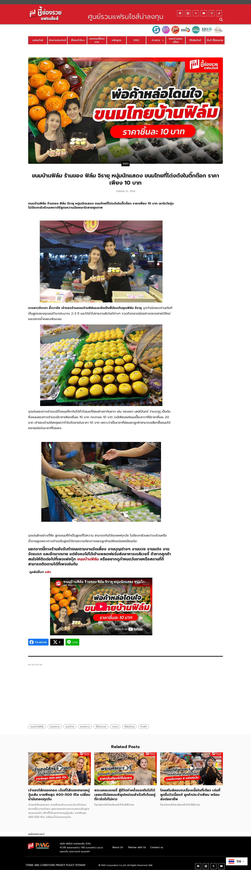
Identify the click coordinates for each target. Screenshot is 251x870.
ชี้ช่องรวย (101, 726)
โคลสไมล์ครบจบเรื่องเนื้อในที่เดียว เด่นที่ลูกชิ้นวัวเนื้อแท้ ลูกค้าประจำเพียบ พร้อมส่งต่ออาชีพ (190, 795)
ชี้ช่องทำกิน (77, 40)
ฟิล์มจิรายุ (129, 726)
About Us (117, 847)
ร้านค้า (143, 726)
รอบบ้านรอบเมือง (176, 40)
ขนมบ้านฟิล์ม (88, 559)
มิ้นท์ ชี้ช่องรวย (215, 40)
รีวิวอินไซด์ (195, 40)
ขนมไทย (70, 726)
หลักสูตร (116, 40)
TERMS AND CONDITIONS (40, 865)
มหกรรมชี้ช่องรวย (96, 40)
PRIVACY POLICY (65, 865)
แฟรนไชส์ (37, 40)
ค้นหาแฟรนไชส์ (57, 40)
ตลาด (115, 726)
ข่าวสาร (156, 40)
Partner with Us (137, 847)
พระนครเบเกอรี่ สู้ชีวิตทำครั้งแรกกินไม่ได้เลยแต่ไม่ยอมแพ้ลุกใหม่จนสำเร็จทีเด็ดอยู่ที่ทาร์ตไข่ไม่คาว (124, 795)
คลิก (48, 572)
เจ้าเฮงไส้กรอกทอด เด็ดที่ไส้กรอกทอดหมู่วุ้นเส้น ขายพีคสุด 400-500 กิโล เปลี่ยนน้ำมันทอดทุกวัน (59, 795)
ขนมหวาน (55, 726)
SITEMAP (80, 865)
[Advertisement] (202, 253)
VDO (136, 40)
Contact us (156, 847)
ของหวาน (85, 726)
